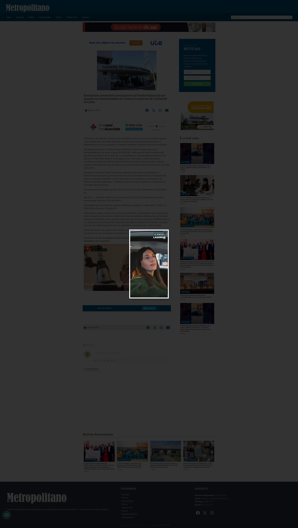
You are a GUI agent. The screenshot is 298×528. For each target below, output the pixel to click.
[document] (149, 264)
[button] (165, 233)
